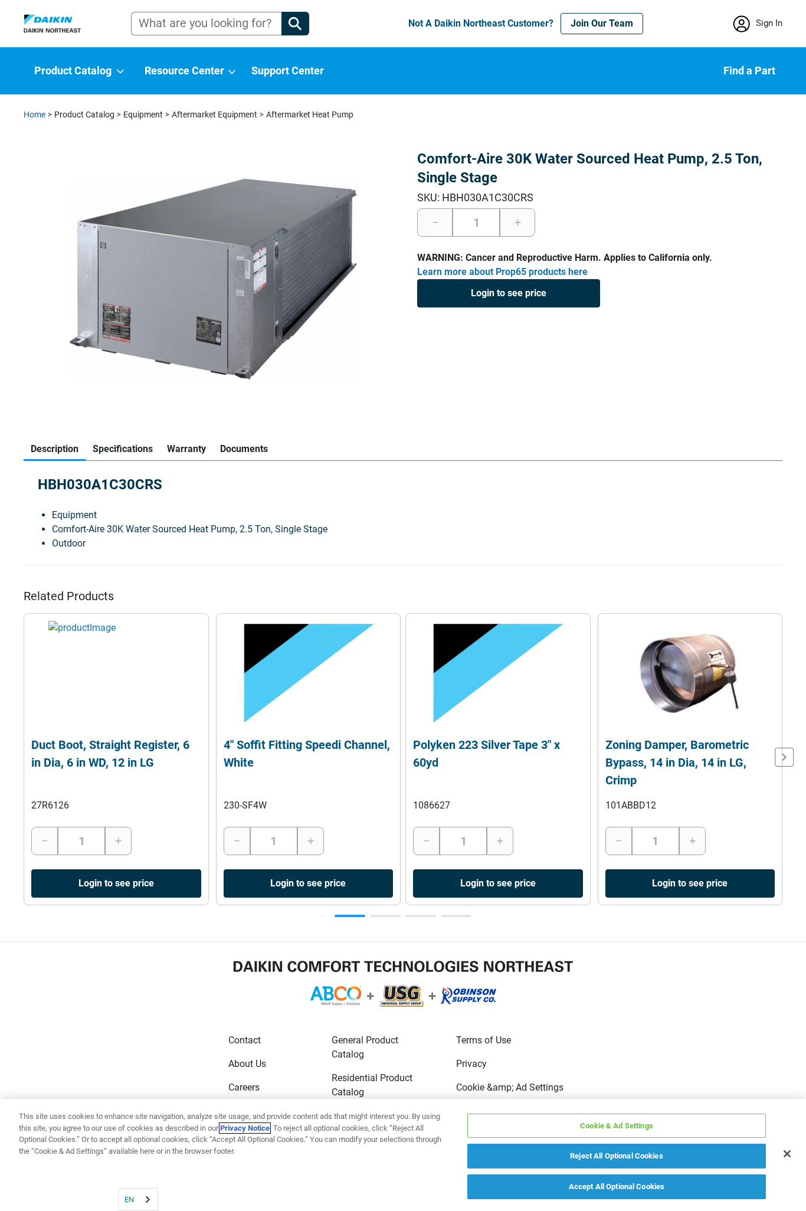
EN (129, 1199)
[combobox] (138, 1199)
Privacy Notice (245, 1128)
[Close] (787, 1154)
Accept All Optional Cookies (617, 1186)
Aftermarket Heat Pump (309, 114)
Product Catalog (84, 114)
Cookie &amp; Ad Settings (509, 1087)
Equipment (143, 114)
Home (34, 114)
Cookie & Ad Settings (616, 1125)
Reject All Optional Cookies (616, 1156)
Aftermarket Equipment (214, 114)
